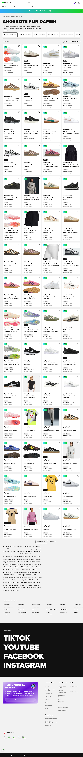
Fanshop (76, 609)
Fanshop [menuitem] (10, 7)
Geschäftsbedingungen (8, 755)
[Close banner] (81, 11)
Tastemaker (48, 693)
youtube (21, 647)
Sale (4, 16)
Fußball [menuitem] (4, 7)
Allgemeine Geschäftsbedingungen (50, 722)
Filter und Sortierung (70, 41)
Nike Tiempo (6, 609)
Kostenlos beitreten (20, 699)
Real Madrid (48, 607)
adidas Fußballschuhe (8, 607)
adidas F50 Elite (63, 609)
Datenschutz (20, 755)
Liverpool (48, 612)
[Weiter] (79, 34)
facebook (24, 656)
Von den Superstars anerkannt (61, 701)
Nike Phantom (63, 607)
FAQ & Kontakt (74, 686)
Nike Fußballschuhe (36, 604)
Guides (47, 702)
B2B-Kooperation (62, 710)
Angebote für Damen (14, 16)
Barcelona (34, 609)
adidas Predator (21, 607)
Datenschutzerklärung (50, 718)
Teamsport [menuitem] (35, 7)
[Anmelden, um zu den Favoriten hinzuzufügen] (19, 46)
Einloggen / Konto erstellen (50, 690)
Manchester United (36, 607)
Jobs (46, 708)
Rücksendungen (74, 692)
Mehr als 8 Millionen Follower (63, 706)
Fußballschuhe (7, 604)
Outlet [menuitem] (45, 7)
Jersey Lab (48, 696)
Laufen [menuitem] (22, 7)
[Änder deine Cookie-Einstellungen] (3, 750)
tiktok (17, 638)
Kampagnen (48, 705)
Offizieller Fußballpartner (62, 691)
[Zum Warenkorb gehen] (79, 3)
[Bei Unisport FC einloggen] (75, 3)
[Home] (7, 3)
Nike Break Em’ (21, 609)
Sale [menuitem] (41, 7)
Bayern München (77, 604)
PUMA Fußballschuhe (22, 612)
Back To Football (35, 612)
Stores (47, 686)
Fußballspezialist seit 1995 (62, 687)
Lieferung (72, 689)
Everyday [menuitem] (28, 7)
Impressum (48, 725)
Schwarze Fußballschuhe (51, 609)
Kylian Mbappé (7, 612)
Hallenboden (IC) (63, 612)
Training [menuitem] (16, 7)
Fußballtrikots (49, 604)
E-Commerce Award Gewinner (62, 696)
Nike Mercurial (21, 604)
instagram (25, 665)
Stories (47, 699)
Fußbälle (76, 612)
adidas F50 (62, 604)
